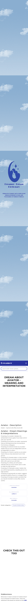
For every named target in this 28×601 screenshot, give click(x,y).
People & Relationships (18, 505)
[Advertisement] (14, 403)
